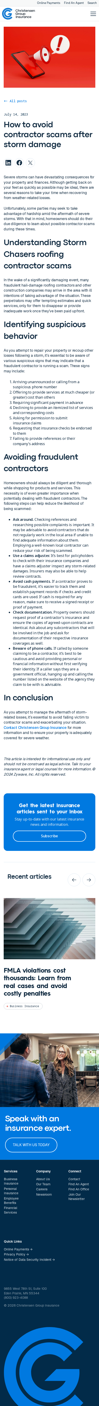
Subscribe (49, 835)
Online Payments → (18, 1249)
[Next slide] (88, 879)
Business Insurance (11, 1181)
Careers (41, 1189)
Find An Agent (74, 3)
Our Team (43, 1184)
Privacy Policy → (16, 1254)
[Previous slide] (74, 879)
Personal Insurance (11, 1191)
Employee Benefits (11, 1200)
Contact (74, 1179)
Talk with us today (31, 1144)
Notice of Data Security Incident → (29, 1260)
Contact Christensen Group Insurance (35, 727)
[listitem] (49, 957)
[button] (92, 13)
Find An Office (78, 1189)
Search (92, 3)
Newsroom (44, 1194)
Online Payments (48, 3)
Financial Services (10, 1210)
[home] (18, 13)
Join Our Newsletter (76, 1196)
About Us (43, 1179)
